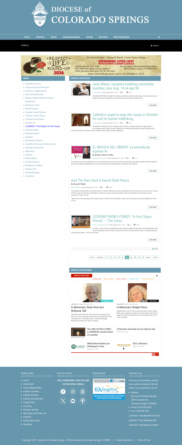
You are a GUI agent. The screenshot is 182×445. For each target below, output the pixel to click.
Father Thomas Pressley (100, 225)
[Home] (151, 45)
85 (139, 257)
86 (143, 257)
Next (148, 257)
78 (110, 257)
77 (106, 257)
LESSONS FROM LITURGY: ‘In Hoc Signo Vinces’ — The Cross (81, 221)
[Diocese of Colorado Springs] (91, 14)
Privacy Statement (124, 440)
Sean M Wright (75, 187)
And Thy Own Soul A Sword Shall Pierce (100, 180)
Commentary (107, 301)
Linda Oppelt (96, 92)
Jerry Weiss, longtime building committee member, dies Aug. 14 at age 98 (81, 89)
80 (119, 257)
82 (127, 257)
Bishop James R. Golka (99, 158)
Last (154, 257)
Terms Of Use (143, 440)
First (92, 257)
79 (115, 257)
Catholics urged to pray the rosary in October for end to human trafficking (81, 119)
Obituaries (153, 301)
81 (123, 257)
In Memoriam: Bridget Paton (132, 307)
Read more (152, 105)
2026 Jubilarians (140, 343)
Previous (100, 257)
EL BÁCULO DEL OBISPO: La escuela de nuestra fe (81, 152)
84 (135, 257)
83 (131, 257)
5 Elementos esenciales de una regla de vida (136, 329)
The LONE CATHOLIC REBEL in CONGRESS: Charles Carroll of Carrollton (100, 332)
